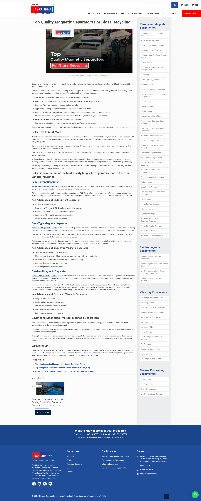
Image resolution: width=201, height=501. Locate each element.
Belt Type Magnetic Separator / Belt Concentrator (153, 193)
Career (194, 5)
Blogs (165, 13)
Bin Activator (146, 344)
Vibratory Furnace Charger (151, 317)
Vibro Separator (147, 332)
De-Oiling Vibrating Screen (151, 359)
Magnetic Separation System (152, 236)
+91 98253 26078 (117, 434)
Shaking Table (146, 379)
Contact (70, 472)
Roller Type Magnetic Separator (153, 89)
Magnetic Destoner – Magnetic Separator (152, 34)
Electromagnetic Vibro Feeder (152, 312)
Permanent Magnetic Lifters (151, 153)
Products (93, 13)
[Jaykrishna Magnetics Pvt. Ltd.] (42, 8)
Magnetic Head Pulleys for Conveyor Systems (151, 220)
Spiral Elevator (146, 354)
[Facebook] (34, 484)
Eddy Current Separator (150, 41)
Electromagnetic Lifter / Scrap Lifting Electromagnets (152, 272)
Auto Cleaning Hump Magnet (152, 116)
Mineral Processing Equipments (114, 468)
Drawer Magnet (147, 62)
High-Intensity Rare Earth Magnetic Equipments (154, 95)
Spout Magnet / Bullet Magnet (152, 177)
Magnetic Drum (147, 84)
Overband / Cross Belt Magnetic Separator (153, 129)
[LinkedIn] (39, 484)
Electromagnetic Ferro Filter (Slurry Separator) (154, 265)
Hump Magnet (146, 111)
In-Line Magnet (146, 102)
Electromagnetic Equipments (113, 460)
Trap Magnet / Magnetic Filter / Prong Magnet (153, 68)
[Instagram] (45, 484)
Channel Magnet (147, 209)
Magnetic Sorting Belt (149, 231)
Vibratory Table (147, 327)
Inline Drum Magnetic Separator (153, 45)
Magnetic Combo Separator (151, 226)
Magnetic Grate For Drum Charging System (154, 56)
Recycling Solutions (131, 13)
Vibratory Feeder (147, 303)
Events (184, 5)
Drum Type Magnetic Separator (153, 80)
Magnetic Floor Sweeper (150, 204)
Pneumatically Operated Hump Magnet (152, 122)
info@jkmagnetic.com (148, 474)
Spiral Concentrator (148, 389)
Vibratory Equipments (110, 464)
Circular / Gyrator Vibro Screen (153, 308)
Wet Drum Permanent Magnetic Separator (153, 164)
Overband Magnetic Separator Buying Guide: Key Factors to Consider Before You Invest (48, 402)
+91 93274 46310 (97, 434)
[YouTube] (50, 484)
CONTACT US (190, 13)
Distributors (152, 13)
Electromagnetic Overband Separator (151, 257)
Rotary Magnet (146, 182)
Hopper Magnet (147, 106)
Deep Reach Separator (149, 187)
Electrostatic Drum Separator (152, 394)
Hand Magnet (146, 199)
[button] (195, 494)
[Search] (174, 5)
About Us (70, 456)
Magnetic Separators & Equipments (115, 456)
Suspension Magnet (148, 214)
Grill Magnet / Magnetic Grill (151, 50)
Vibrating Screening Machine (152, 298)
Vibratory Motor (147, 322)
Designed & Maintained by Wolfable (92, 496)
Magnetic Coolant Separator (152, 136)
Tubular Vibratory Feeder (150, 349)
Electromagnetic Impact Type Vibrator (152, 338)
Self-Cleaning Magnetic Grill (151, 158)
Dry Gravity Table (147, 384)
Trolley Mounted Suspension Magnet (152, 146)
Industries (109, 13)
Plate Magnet (146, 75)
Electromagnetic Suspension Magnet (152, 279)
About (175, 13)
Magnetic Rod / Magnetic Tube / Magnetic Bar (153, 171)
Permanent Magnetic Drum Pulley (153, 141)
